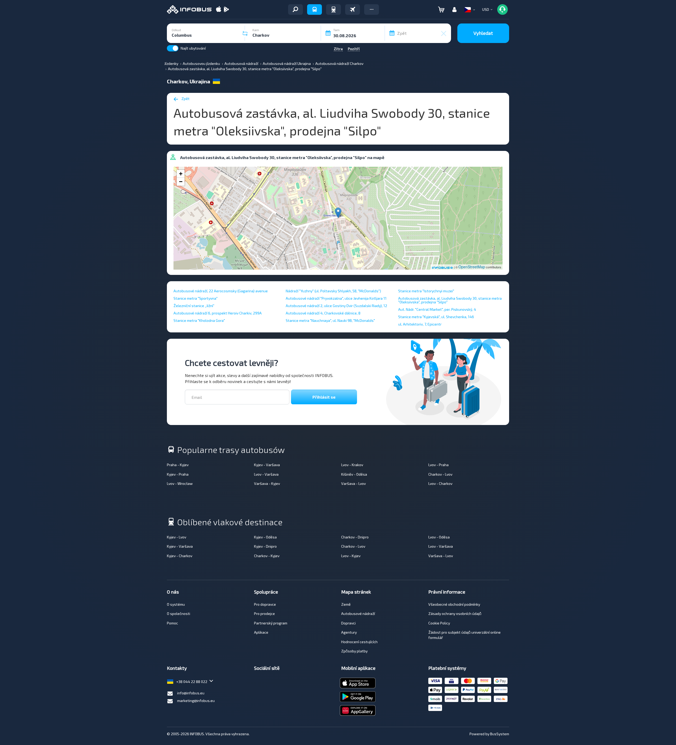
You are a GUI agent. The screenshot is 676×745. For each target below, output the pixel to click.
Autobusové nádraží (358, 613)
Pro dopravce (265, 604)
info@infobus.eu (190, 693)
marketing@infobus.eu (196, 700)
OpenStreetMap (471, 266)
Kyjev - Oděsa (265, 537)
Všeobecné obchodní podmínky (454, 604)
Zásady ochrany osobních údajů (454, 613)
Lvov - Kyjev (350, 555)
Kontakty (177, 668)
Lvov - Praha (438, 464)
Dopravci (348, 623)
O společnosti (178, 613)
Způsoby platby (354, 651)
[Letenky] (352, 9)
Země (346, 604)
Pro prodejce (264, 613)
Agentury (349, 632)
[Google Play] (226, 9)
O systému (176, 604)
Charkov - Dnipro (355, 537)
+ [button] (180, 173)
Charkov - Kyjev (266, 555)
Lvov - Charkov (440, 483)
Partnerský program (270, 623)
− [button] (180, 181)
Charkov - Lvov (440, 474)
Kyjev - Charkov (179, 555)
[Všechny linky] (295, 9)
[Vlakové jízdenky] (333, 9)
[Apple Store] (218, 9)
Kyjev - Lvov (176, 537)
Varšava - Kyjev (267, 483)
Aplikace (261, 632)
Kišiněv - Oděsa (354, 474)
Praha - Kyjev (178, 464)
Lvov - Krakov (352, 464)
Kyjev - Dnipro (265, 546)
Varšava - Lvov (353, 483)
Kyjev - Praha (178, 474)
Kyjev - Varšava (267, 464)
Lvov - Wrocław (180, 483)
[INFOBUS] (189, 9)
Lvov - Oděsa (439, 537)
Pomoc (172, 623)
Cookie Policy (439, 623)
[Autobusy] (314, 9)
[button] (371, 9)
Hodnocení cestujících (359, 641)
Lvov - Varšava (266, 474)
